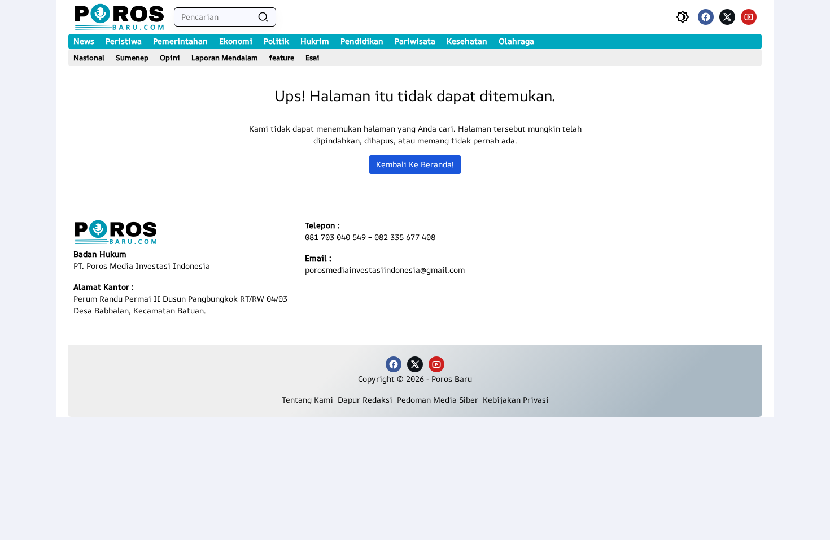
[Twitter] (727, 17)
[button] (263, 17)
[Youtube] (749, 17)
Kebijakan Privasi (516, 399)
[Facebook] (706, 17)
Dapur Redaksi (367, 399)
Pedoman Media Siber (440, 399)
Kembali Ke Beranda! (415, 164)
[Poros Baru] (119, 17)
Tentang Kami (310, 399)
